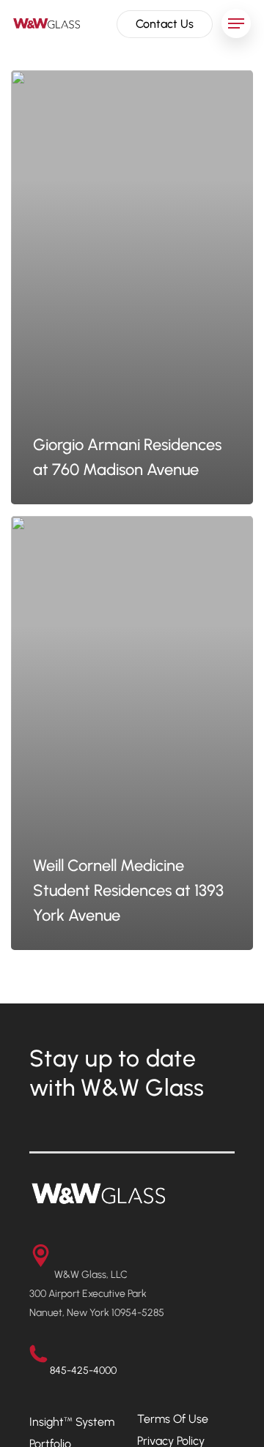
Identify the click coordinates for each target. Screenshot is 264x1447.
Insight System (71, 1422)
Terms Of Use (172, 1419)
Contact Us (165, 24)
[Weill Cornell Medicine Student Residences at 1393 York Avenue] (132, 733)
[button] (236, 23)
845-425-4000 (83, 1370)
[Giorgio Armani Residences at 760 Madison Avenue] (132, 287)
